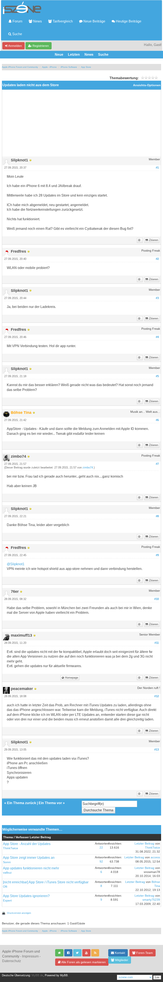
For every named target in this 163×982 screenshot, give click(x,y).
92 (101, 861)
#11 (157, 642)
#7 (157, 464)
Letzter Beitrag (144, 843)
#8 (157, 516)
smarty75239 (151, 899)
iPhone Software (69, 67)
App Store (86, 67)
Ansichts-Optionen (147, 85)
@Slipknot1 (15, 564)
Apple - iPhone (49, 67)
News (37, 21)
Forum (17, 21)
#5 (157, 376)
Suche (16, 34)
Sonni (7, 862)
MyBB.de (37, 975)
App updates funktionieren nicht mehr (31, 868)
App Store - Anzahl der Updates (27, 844)
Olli (5, 886)
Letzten (74, 54)
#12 (156, 696)
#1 (157, 167)
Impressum (30, 956)
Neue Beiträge (94, 21)
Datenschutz (11, 961)
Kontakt (119, 952)
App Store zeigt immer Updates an (29, 857)
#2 (157, 259)
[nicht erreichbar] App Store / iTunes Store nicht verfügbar (46, 882)
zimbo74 (88, 467)
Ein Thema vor (50, 803)
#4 (157, 337)
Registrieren (40, 45)
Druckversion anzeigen (19, 913)
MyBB (64, 975)
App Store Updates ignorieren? (26, 896)
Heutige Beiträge (128, 21)
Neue (59, 54)
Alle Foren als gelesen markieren (83, 962)
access (155, 857)
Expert (7, 900)
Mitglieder (121, 960)
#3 (157, 298)
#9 (157, 555)
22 (101, 847)
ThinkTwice (10, 848)
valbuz (7, 872)
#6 (157, 420)
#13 (156, 749)
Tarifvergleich (62, 21)
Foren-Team (144, 952)
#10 (156, 599)
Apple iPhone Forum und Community (20, 67)
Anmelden (15, 45)
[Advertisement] (81, 124)
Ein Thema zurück (21, 803)
